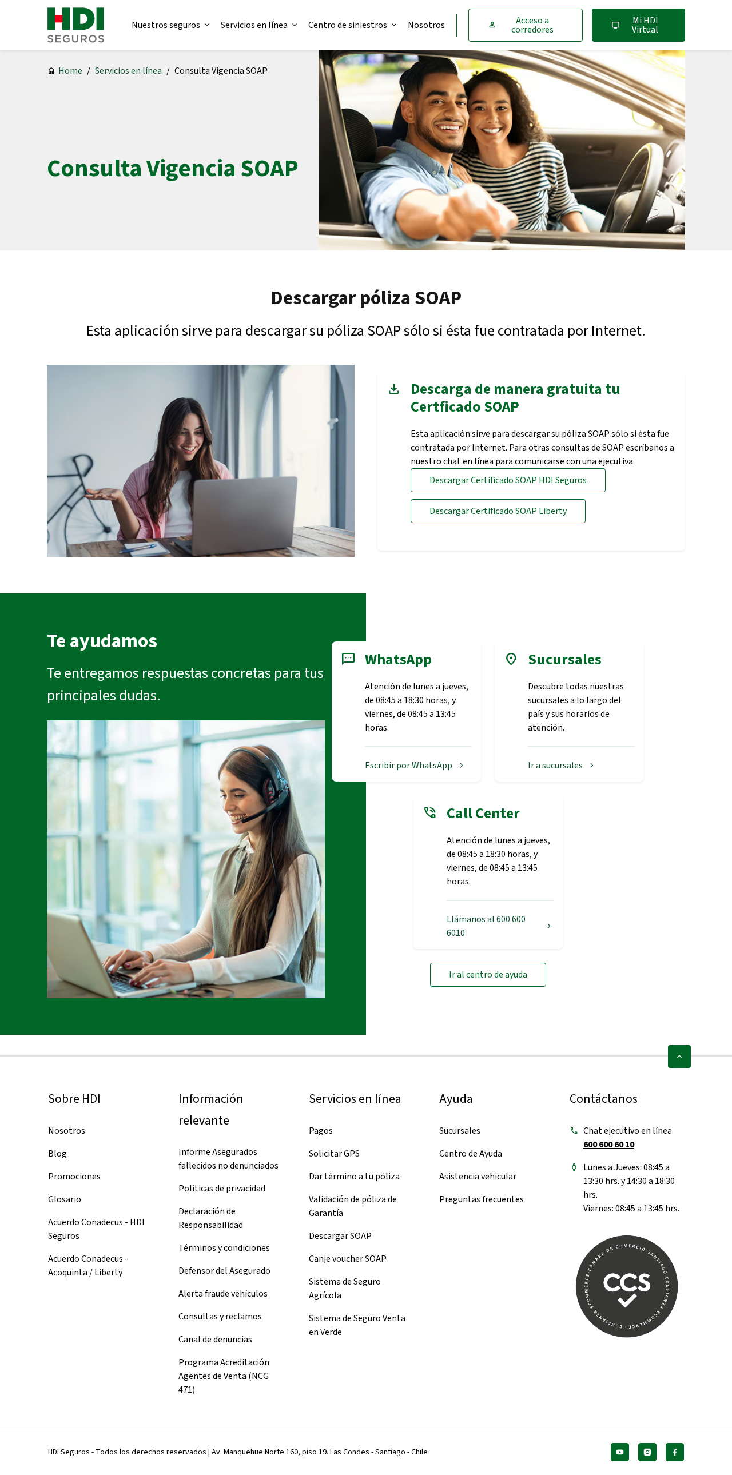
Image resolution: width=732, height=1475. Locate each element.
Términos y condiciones (224, 1248)
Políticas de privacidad (221, 1188)
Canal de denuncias (215, 1339)
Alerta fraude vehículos (223, 1293)
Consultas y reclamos (220, 1316)
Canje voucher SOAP (348, 1259)
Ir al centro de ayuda (488, 974)
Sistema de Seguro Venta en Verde (357, 1325)
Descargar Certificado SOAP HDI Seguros (508, 480)
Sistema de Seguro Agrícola (345, 1288)
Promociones (74, 1176)
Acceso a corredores (520, 25)
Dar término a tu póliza (354, 1176)
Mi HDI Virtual (635, 25)
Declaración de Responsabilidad (210, 1218)
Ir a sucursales (562, 765)
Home (70, 71)
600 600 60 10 (608, 1144)
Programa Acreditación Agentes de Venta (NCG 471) (223, 1376)
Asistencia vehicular (477, 1176)
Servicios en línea (260, 25)
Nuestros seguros (172, 25)
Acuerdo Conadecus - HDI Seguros (96, 1229)
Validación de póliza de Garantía (353, 1206)
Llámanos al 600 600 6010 (500, 926)
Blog (57, 1153)
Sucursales (459, 1131)
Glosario (64, 1199)
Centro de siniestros (353, 25)
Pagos (321, 1131)
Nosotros (426, 25)
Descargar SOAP (340, 1236)
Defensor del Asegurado (224, 1271)
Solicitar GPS (334, 1153)
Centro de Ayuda (470, 1153)
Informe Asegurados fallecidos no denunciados (228, 1159)
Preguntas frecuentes (481, 1199)
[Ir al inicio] (75, 25)
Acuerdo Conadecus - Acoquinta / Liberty (88, 1266)
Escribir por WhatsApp (415, 765)
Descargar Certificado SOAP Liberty (498, 511)
